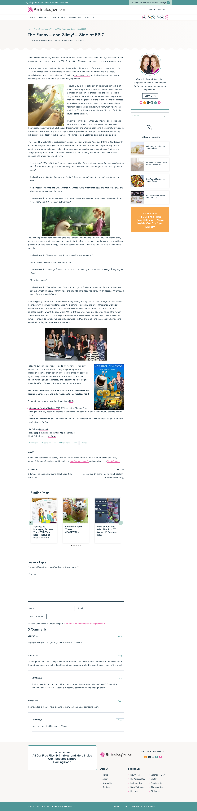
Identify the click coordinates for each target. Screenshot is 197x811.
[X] (153, 17)
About (142, 10)
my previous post (82, 75)
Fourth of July (157, 783)
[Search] (165, 115)
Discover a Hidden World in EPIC (44, 408)
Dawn (36, 40)
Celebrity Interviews (48, 443)
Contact (152, 10)
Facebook (43, 429)
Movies (83, 443)
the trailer (84, 121)
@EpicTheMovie (42, 433)
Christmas (155, 791)
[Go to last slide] (31, 523)
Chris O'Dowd (64, 443)
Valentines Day (158, 775)
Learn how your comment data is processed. (84, 624)
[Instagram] (158, 17)
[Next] (120, 523)
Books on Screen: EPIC (40, 419)
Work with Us (136, 806)
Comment (34, 574)
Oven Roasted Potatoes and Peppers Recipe (155, 180)
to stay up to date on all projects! (48, 2)
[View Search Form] (167, 17)
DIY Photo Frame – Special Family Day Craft (155, 196)
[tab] (71, 545)
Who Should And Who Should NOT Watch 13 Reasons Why (107, 530)
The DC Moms (113, 461)
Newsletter (107, 783)
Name (32, 608)
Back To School (137, 787)
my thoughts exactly (79, 461)
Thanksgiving (157, 787)
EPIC (30, 72)
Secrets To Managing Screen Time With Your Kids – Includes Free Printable (43, 532)
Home (32, 17)
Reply (120, 636)
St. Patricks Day (137, 779)
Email (81, 608)
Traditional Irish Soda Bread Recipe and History (155, 147)
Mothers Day (136, 783)
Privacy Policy (150, 806)
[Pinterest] (144, 17)
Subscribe (162, 10)
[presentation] (44, 510)
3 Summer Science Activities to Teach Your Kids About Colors (50, 474)
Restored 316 (69, 806)
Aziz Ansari (33, 443)
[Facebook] (149, 17)
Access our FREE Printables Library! (148, 2)
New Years (135, 775)
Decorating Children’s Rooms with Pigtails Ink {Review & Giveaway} (103, 474)
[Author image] (29, 40)
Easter (154, 779)
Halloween (135, 791)
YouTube (52, 436)
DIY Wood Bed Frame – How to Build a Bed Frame (156, 163)
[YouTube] (162, 17)
